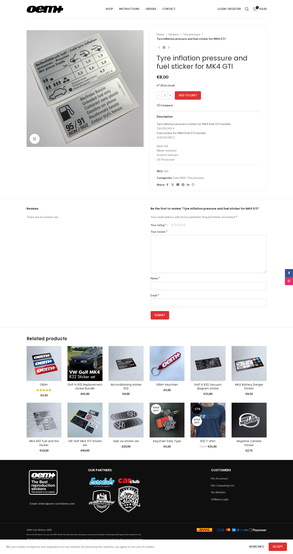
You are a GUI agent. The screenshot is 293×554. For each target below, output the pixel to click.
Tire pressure (191, 34)
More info (257, 546)
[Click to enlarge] (35, 139)
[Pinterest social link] (183, 184)
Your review (159, 231)
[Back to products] (164, 47)
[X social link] (172, 184)
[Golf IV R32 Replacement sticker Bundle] (84, 363)
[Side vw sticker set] (126, 420)
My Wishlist (218, 492)
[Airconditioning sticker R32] (126, 363)
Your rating (159, 224)
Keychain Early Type (167, 441)
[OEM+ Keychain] (167, 363)
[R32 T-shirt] (208, 420)
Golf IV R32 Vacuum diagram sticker (208, 387)
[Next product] (168, 47)
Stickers (173, 34)
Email (155, 295)
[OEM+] (44, 363)
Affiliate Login (220, 499)
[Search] (247, 9)
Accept (278, 546)
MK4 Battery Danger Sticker (249, 387)
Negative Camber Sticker (249, 443)
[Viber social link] (193, 184)
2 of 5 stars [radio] (175, 224)
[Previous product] (159, 47)
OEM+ (44, 385)
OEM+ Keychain (167, 385)
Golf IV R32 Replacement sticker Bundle (85, 387)
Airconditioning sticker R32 (126, 387)
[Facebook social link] (167, 184)
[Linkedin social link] (188, 184)
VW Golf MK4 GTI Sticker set (85, 443)
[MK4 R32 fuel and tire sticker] (44, 420)
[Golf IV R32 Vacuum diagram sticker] (208, 363)
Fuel (175, 177)
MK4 (183, 177)
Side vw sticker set (126, 441)
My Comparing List (222, 485)
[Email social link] (177, 184)
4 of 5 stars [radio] (181, 224)
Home (160, 34)
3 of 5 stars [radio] (178, 224)
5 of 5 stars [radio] (184, 224)
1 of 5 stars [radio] (172, 224)
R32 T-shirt (207, 441)
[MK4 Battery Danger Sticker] (249, 363)
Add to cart (188, 95)
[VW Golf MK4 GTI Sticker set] (84, 420)
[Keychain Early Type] (167, 420)
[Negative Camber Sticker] (249, 420)
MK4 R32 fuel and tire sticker (44, 443)
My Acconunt (219, 478)
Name (155, 278)
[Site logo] (45, 8)
